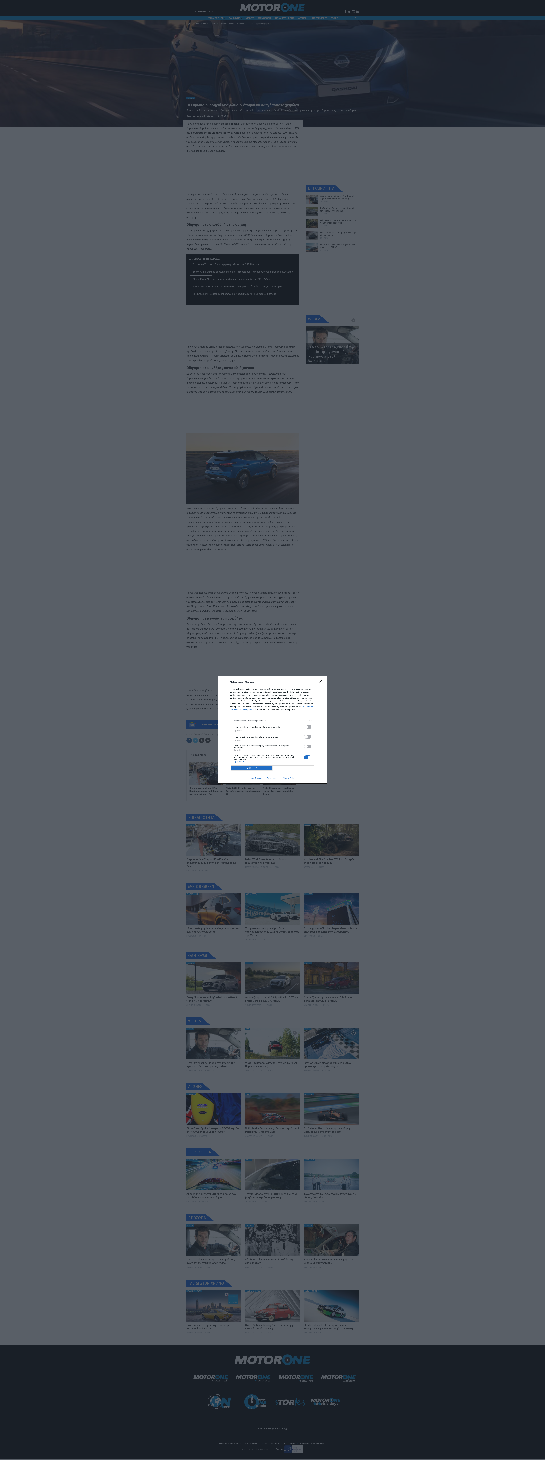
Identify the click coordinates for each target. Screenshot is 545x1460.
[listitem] (272, 720)
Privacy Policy (288, 778)
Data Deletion (256, 778)
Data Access (272, 778)
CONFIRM (252, 768)
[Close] (321, 682)
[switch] (307, 727)
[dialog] (272, 730)
